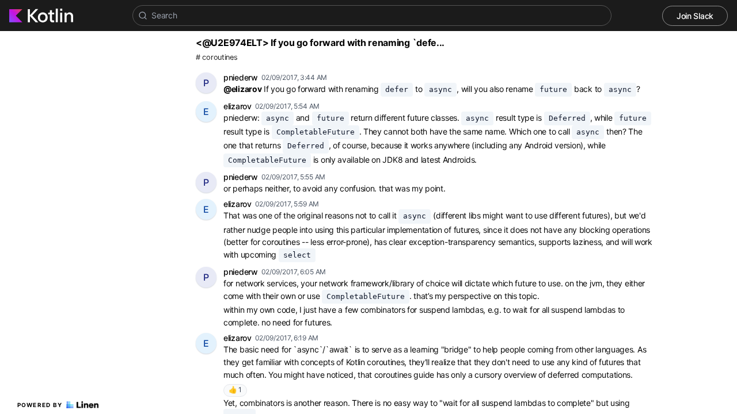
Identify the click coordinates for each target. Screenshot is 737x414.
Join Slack (695, 16)
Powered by (40, 404)
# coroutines (216, 57)
